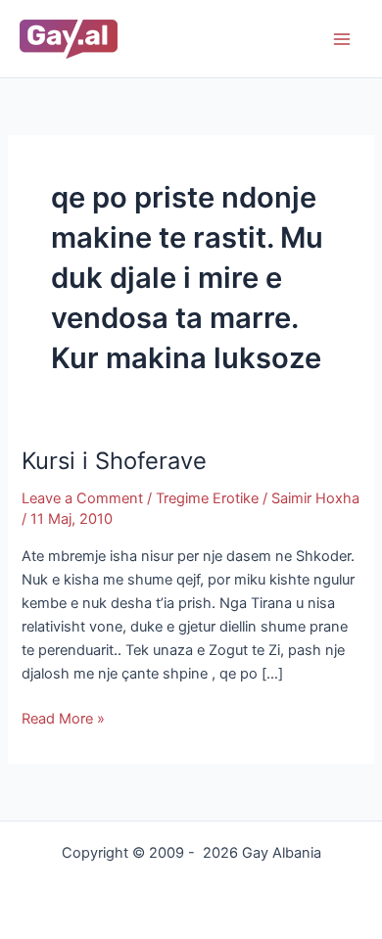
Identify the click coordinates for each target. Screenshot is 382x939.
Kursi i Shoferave (114, 460)
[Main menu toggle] (341, 39)
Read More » (63, 717)
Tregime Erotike (207, 498)
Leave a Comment (82, 498)
